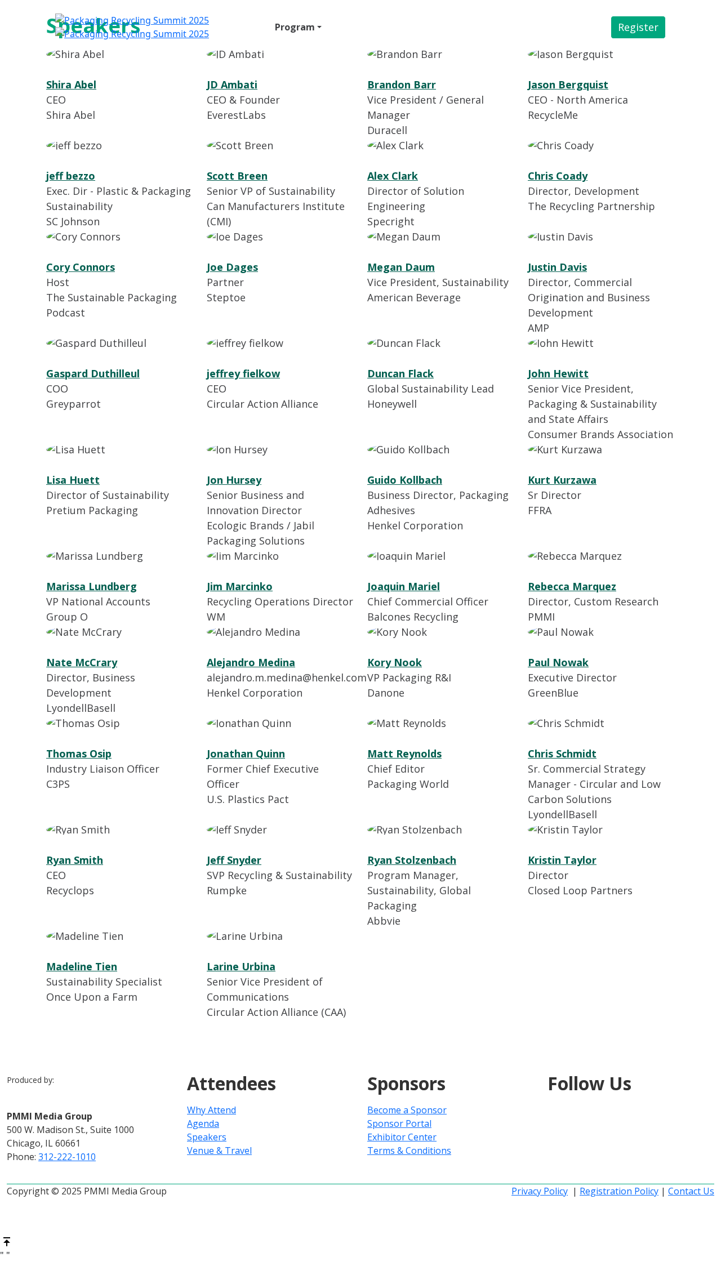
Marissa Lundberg (91, 586)
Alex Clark (392, 175)
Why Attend (211, 1110)
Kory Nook (394, 662)
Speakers (206, 1137)
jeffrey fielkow (243, 373)
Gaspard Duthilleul (93, 373)
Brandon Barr (401, 84)
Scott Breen (237, 175)
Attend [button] (243, 27)
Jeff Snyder (234, 860)
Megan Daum (401, 267)
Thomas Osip (79, 753)
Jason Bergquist (568, 84)
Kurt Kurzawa (562, 480)
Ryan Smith (74, 860)
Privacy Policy (539, 1191)
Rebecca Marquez (572, 586)
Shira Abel (71, 84)
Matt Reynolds (404, 753)
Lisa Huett (73, 480)
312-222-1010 (67, 1156)
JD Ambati (232, 84)
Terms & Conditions (409, 1150)
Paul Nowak (558, 662)
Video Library (490, 27)
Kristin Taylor (562, 860)
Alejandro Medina (251, 662)
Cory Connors (80, 267)
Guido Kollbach (404, 480)
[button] (638, 27)
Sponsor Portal (399, 1123)
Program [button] (295, 27)
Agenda (203, 1123)
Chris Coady (558, 175)
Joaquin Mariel (403, 586)
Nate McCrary (81, 662)
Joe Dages (232, 267)
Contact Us (691, 1191)
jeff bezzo (70, 175)
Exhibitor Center (402, 1137)
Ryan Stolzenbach (411, 860)
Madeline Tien (81, 966)
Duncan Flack (400, 373)
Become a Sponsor (407, 1110)
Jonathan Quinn (246, 753)
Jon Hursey (234, 480)
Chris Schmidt (562, 753)
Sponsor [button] (349, 27)
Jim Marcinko (240, 586)
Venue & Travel (416, 27)
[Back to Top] (7, 1240)
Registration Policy (619, 1191)
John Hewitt (558, 373)
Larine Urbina (241, 966)
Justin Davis (557, 267)
